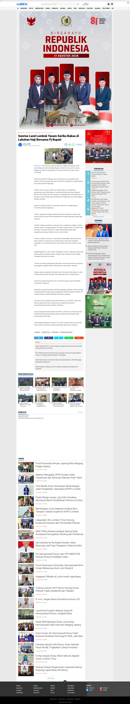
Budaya (70, 8)
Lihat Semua (51, 678)
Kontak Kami (61, 699)
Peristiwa (90, 8)
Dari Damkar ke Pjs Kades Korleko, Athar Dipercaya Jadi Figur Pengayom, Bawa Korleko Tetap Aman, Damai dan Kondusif (59, 545)
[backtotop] (65, 682)
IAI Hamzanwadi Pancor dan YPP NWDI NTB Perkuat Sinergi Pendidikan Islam (58, 555)
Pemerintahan (39, 8)
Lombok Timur (46, 332)
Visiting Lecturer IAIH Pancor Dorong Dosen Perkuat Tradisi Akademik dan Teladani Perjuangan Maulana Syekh (57, 591)
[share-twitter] (69, 144)
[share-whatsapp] (73, 144)
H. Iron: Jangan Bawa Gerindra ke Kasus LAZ (58, 599)
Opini (75, 8)
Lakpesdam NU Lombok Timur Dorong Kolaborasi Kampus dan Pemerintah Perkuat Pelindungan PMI (58, 523)
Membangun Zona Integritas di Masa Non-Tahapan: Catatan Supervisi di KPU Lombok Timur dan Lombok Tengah (57, 511)
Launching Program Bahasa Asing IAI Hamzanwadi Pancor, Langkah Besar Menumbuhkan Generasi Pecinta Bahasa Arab (58, 613)
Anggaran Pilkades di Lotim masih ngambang (58, 576)
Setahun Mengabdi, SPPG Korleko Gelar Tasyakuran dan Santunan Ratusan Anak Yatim (59, 476)
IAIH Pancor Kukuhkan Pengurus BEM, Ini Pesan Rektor (99, 174)
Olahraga (97, 8)
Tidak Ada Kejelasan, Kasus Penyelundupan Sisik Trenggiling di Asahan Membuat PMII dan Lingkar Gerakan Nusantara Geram (99, 256)
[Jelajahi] (128, 2)
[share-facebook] (66, 144)
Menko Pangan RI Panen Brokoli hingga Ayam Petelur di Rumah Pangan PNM (98, 248)
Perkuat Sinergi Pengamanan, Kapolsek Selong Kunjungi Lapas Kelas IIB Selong (59, 668)
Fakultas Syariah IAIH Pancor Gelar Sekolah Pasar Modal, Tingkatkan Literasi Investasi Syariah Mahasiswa (57, 647)
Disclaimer (77, 699)
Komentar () (80, 144)
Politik (31, 8)
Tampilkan (80, 412)
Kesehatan (82, 8)
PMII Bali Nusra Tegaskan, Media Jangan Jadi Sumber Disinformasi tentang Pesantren (98, 240)
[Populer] (112, 4)
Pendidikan (23, 8)
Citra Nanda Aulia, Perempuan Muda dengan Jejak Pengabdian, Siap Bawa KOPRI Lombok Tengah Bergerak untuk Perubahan (58, 489)
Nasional (63, 8)
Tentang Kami (53, 699)
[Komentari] (79, 338)
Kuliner (52, 688)
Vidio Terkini (106, 8)
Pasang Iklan (70, 699)
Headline (37, 332)
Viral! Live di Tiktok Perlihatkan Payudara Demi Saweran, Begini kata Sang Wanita (100, 211)
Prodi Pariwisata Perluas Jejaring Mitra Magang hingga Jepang (59, 465)
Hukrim (48, 8)
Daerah (35, 685)
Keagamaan (70, 685)
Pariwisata (55, 8)
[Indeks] (108, 4)
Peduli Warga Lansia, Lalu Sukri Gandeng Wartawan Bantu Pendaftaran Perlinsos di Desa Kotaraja (59, 500)
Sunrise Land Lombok (66, 332)
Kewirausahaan (38, 688)
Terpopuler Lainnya (98, 216)
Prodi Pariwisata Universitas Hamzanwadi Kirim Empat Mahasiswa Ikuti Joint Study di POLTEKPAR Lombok (59, 568)
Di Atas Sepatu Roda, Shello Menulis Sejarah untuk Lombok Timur (57, 657)
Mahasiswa (70, 688)
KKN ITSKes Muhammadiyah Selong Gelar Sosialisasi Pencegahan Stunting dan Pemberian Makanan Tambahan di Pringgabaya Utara (59, 534)
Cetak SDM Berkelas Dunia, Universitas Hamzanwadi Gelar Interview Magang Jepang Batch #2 (58, 625)
